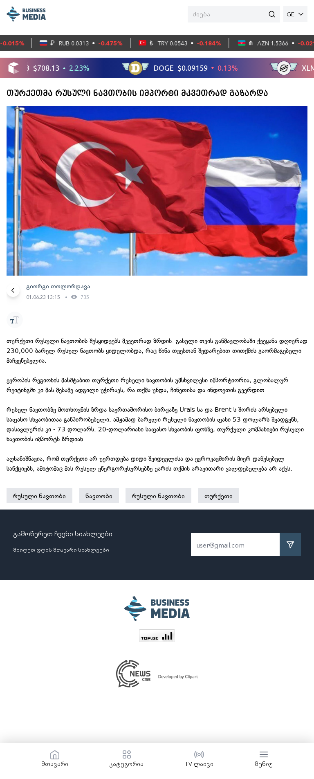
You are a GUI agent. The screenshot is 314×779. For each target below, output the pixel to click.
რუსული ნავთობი (39, 496)
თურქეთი (218, 496)
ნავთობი (98, 496)
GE (290, 14)
